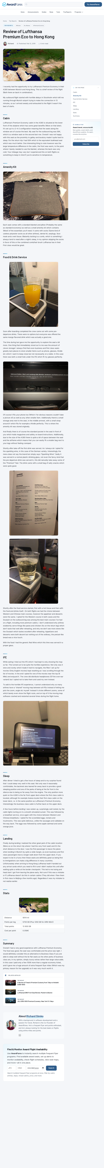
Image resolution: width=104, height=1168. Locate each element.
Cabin (75, 92)
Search (51, 1068)
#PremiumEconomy (38, 25)
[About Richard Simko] (11, 1025)
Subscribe (86, 144)
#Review (18, 25)
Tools (58, 12)
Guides (44, 12)
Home (22, 12)
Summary (76, 116)
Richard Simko (34, 1016)
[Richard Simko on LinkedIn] (20, 1035)
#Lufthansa (27, 25)
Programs (78, 12)
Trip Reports (67, 12)
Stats (75, 112)
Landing (76, 109)
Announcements (33, 12)
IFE (74, 102)
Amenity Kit (77, 95)
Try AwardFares (93, 4)
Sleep (75, 106)
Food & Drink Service (80, 99)
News (51, 12)
